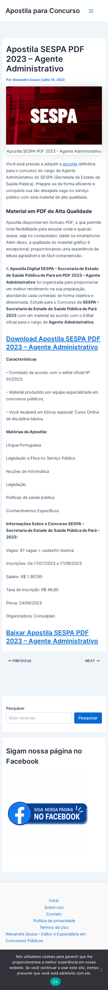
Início (54, 900)
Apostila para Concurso (43, 11)
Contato (54, 914)
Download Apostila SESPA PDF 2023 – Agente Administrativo (53, 343)
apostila (70, 163)
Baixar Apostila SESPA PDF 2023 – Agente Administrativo (52, 637)
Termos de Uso (54, 927)
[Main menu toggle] (91, 11)
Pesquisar (15, 708)
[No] (101, 970)
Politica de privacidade (54, 920)
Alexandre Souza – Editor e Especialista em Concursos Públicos (46, 937)
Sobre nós (54, 907)
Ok (55, 981)
